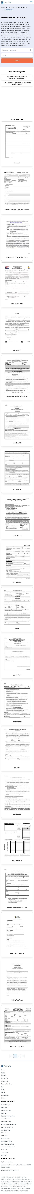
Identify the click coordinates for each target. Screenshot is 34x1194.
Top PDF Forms (5, 1119)
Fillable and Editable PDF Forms (17, 8)
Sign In (3, 1072)
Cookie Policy (5, 1095)
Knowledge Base (6, 1130)
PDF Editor (4, 1133)
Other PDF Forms (6, 1121)
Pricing (3, 1098)
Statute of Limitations (7, 1144)
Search (17, 60)
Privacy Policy (5, 1081)
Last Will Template (6, 1105)
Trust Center (5, 1152)
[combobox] (17, 55)
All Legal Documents (7, 1127)
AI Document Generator (7, 1147)
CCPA (2, 1089)
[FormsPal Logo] (6, 2)
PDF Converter (5, 1138)
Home (3, 8)
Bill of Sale (4, 1107)
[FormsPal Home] (6, 1065)
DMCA (3, 1092)
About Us (3, 1075)
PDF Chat (3, 1155)
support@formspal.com (11, 1170)
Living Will (4, 1113)
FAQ (2, 1087)
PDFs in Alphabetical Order (8, 1124)
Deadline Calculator (6, 1141)
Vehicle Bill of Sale (6, 1110)
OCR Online (4, 1149)
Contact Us (4, 1078)
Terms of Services (6, 1084)
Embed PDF (4, 1135)
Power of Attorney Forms (8, 1116)
